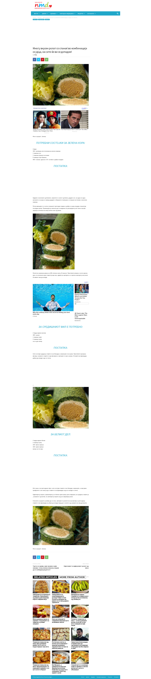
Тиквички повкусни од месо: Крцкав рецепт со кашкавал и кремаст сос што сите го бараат (41, 667)
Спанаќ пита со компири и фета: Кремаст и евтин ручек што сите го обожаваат (79, 667)
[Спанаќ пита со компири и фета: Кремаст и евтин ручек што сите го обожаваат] (80, 657)
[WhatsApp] (46, 59)
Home (34, 17)
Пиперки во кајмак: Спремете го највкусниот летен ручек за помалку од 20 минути (80, 597)
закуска (39, 17)
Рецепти (80, 13)
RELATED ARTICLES (45, 577)
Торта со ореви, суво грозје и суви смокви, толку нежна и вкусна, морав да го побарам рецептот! (46, 568)
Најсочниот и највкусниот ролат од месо (76, 567)
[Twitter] (38, 59)
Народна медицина (67, 13)
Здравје (53, 13)
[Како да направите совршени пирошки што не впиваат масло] (60, 611)
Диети (44, 13)
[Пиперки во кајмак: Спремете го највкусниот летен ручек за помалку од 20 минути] (80, 586)
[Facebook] (34, 59)
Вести (36, 13)
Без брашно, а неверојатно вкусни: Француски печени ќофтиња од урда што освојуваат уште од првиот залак (60, 669)
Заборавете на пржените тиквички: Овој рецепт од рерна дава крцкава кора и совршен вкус (41, 597)
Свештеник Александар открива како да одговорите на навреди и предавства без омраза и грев (79, 645)
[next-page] (88, 577)
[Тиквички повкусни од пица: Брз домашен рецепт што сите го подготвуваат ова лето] (41, 634)
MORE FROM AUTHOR (72, 577)
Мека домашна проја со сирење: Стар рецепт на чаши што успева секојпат (41, 621)
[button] (117, 14)
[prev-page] (86, 577)
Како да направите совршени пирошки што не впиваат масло (60, 620)
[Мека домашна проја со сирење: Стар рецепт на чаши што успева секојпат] (41, 611)
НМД (35, 54)
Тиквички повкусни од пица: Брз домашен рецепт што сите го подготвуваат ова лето (41, 644)
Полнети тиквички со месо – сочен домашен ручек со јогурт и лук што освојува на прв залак (79, 622)
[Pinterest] (42, 59)
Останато (90, 13)
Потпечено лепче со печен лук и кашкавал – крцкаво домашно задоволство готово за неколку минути (60, 645)
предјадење (41, 19)
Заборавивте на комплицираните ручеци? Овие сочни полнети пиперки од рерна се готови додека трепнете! (60, 598)
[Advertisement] (61, 33)
